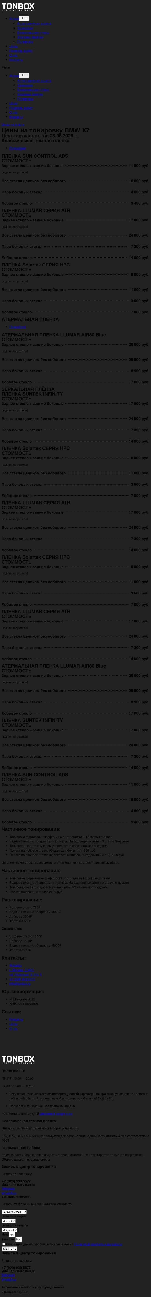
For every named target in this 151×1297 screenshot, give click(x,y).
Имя (5, 1234)
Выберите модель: (15, 1225)
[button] (75, 67)
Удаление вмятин (30, 37)
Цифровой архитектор (55, 1113)
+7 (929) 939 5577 (16, 1181)
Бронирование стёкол (33, 32)
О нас (13, 55)
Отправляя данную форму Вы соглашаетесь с (64, 1244)
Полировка (25, 41)
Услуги (14, 18)
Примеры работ (21, 50)
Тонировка (25, 28)
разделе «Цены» (16, 1291)
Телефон (8, 1239)
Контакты (16, 59)
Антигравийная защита (34, 23)
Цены (13, 46)
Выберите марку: (14, 1216)
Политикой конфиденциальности (98, 1244)
